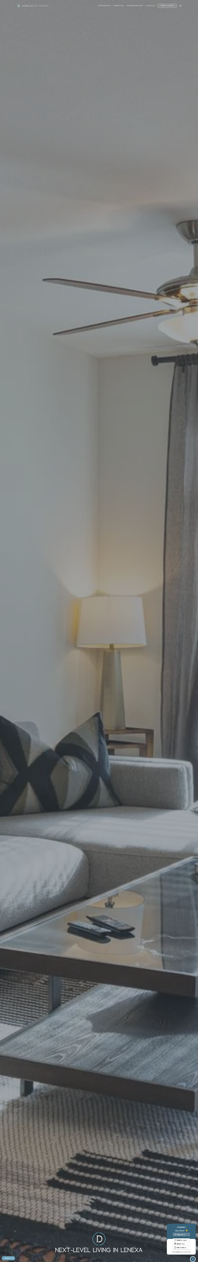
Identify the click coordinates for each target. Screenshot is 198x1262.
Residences (104, 5)
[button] (180, 6)
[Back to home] (31, 6)
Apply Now (167, 5)
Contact (150, 5)
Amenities (118, 5)
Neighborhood (135, 5)
